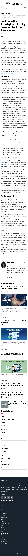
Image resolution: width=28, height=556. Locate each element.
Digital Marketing (4, 513)
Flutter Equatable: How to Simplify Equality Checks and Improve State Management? (12, 354)
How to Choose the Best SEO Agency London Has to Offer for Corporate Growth (17, 394)
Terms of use (4, 541)
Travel (2, 504)
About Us (3, 539)
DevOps (3, 162)
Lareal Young (5, 291)
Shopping (3, 510)
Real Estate (3, 511)
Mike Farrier (4, 33)
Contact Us (3, 547)
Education (3, 515)
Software (7, 13)
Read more (4, 317)
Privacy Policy (4, 543)
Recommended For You (8, 283)
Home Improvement (5, 523)
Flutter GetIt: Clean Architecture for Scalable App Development (14, 321)
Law (2, 525)
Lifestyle (3, 527)
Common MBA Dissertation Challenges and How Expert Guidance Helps (17, 384)
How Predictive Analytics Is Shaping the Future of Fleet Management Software (13, 288)
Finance (2, 519)
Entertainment (4, 517)
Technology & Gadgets (6, 506)
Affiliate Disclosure (5, 545)
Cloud (2, 218)
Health (2, 521)
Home (2, 13)
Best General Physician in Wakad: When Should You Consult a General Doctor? (17, 403)
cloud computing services (7, 73)
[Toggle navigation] (25, 8)
